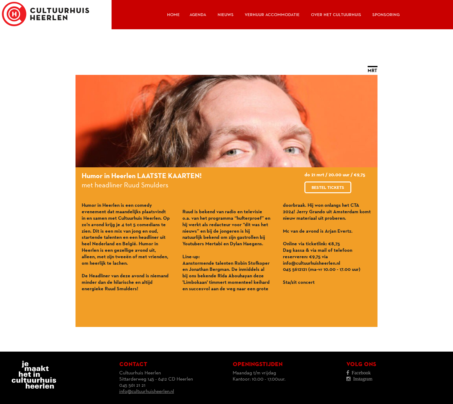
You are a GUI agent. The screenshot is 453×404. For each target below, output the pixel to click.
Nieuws (226, 14)
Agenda (198, 14)
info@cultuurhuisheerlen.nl (146, 391)
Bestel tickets (328, 188)
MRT (372, 70)
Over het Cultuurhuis (336, 14)
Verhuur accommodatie (272, 14)
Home (173, 14)
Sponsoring (386, 14)
